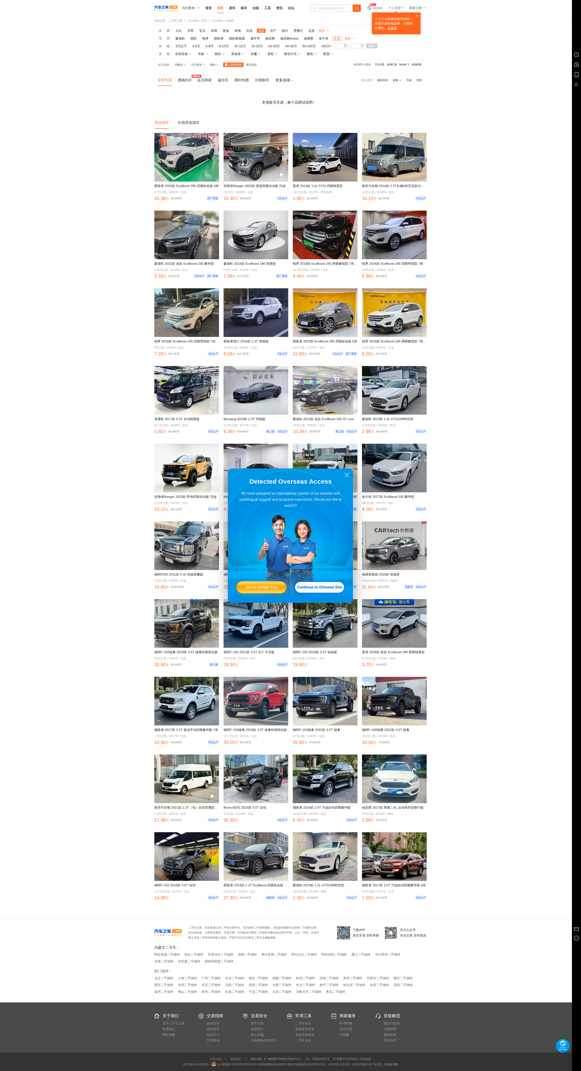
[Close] (347, 475)
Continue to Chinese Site (319, 587)
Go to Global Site (261, 587)
